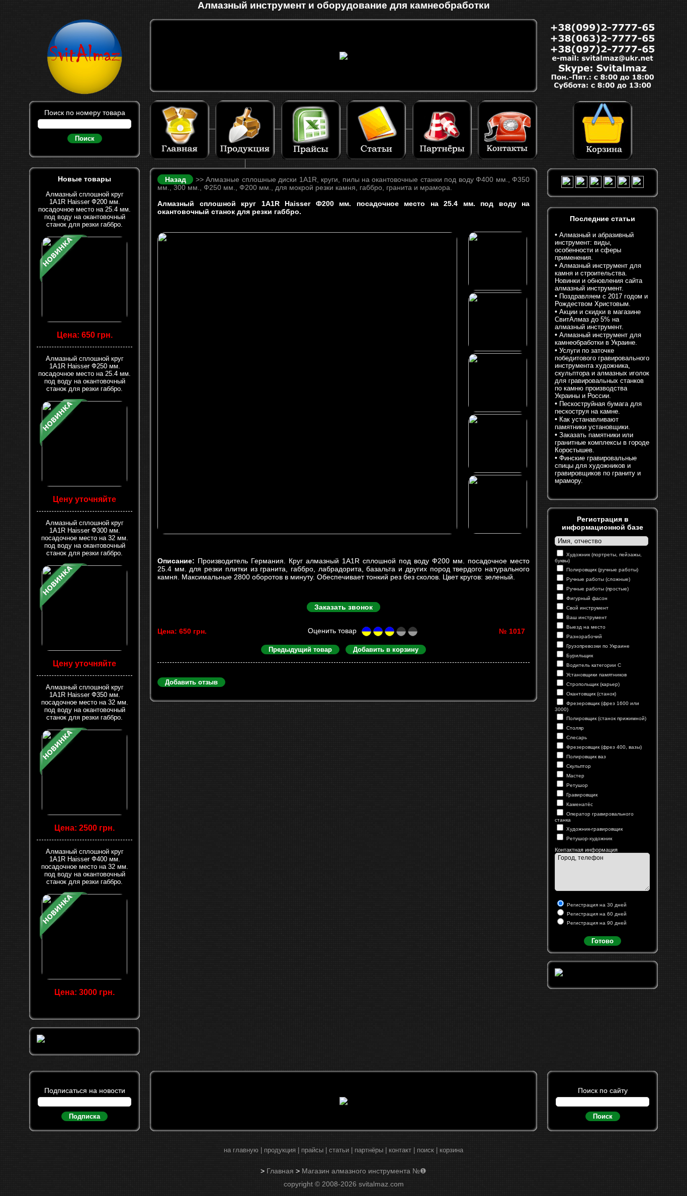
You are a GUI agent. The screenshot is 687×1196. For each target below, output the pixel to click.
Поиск (85, 138)
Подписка (84, 1116)
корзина (451, 1150)
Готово (602, 941)
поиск (425, 1150)
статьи (339, 1150)
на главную (241, 1150)
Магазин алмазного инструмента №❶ (364, 1171)
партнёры (369, 1150)
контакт (400, 1150)
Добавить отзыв (191, 682)
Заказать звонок (343, 607)
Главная (280, 1171)
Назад (176, 179)
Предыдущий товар (300, 649)
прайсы (312, 1150)
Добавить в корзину (385, 649)
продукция (280, 1150)
